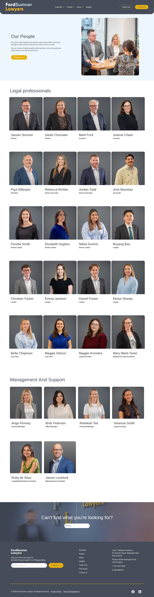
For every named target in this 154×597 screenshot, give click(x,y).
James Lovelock (57, 477)
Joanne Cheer (123, 135)
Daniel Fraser (88, 298)
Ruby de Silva (21, 477)
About (79, 7)
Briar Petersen (56, 423)
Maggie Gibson (55, 353)
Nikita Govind (88, 244)
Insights (89, 7)
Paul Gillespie (20, 189)
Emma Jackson (55, 298)
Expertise (58, 7)
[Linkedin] (140, 592)
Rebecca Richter (56, 189)
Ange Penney (21, 423)
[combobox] (77, 525)
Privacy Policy (40, 560)
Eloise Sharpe (123, 298)
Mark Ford (86, 135)
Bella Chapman (22, 353)
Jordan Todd (87, 189)
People (69, 7)
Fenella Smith (20, 244)
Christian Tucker (22, 298)
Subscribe (55, 565)
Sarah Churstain (56, 135)
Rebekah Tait (89, 423)
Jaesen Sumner (22, 135)
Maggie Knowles (90, 353)
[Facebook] (133, 592)
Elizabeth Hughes (57, 244)
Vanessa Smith (124, 423)
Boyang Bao (121, 244)
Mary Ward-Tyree (125, 353)
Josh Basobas (123, 189)
